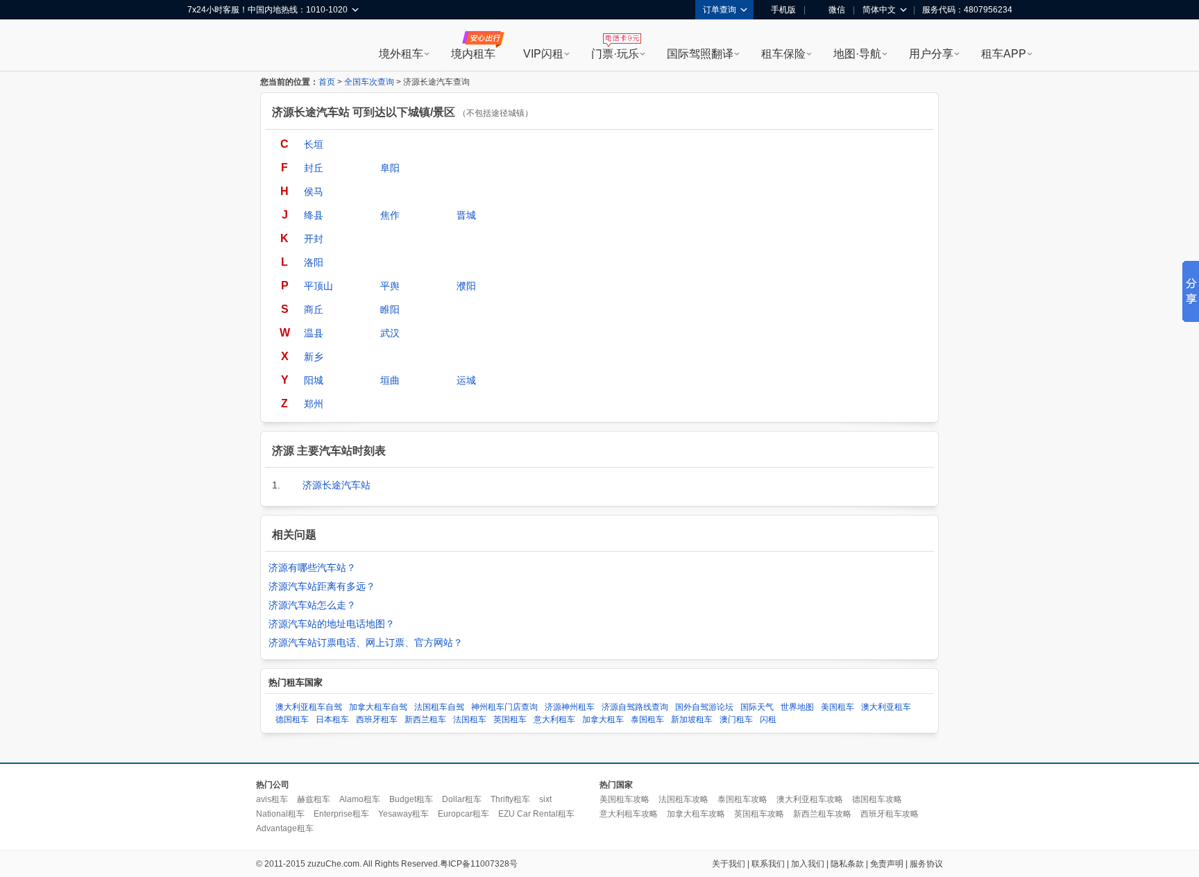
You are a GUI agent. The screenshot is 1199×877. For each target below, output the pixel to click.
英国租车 (510, 719)
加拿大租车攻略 (696, 814)
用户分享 (931, 54)
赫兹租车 (313, 799)
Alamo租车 (359, 799)
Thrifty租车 (510, 799)
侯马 (313, 191)
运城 (466, 380)
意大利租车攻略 (629, 814)
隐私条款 (847, 864)
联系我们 (768, 864)
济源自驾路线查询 (635, 707)
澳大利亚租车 (886, 707)
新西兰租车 (425, 719)
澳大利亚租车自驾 (308, 707)
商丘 (313, 309)
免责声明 (886, 864)
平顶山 (318, 285)
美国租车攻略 (624, 799)
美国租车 (837, 707)
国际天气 (757, 707)
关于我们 (728, 864)
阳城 (313, 380)
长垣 (313, 144)
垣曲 (390, 380)
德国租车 (292, 719)
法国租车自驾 (439, 707)
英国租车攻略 (759, 814)
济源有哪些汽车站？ (312, 567)
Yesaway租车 (403, 814)
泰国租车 (647, 719)
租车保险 (783, 54)
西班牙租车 (377, 719)
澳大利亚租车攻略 (809, 799)
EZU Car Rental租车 (536, 814)
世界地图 (797, 707)
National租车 (280, 814)
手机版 (783, 10)
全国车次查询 (369, 82)
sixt (545, 799)
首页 (326, 82)
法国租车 (469, 719)
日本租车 (332, 719)
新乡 (313, 356)
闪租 (768, 719)
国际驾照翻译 (700, 54)
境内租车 (473, 54)
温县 (313, 333)
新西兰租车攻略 (822, 814)
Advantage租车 (285, 828)
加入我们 (807, 864)
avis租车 (272, 799)
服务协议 (926, 864)
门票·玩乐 (615, 54)
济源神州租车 (570, 707)
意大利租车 (554, 719)
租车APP (1003, 54)
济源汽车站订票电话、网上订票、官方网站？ (366, 642)
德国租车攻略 (877, 799)
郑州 (313, 403)
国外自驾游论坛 (704, 707)
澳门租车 (736, 719)
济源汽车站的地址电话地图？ (332, 623)
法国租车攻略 (683, 799)
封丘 (313, 167)
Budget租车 (411, 799)
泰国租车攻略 (742, 799)
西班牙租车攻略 (889, 814)
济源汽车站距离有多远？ (322, 586)
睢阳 (390, 309)
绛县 (313, 215)
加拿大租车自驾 (378, 707)
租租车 (204, 46)
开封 (313, 238)
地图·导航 (857, 54)
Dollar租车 (462, 799)
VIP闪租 (543, 54)
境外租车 (401, 54)
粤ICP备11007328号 (479, 864)
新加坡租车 (692, 719)
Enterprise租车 (341, 814)
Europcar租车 (463, 814)
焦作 (390, 215)
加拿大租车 (603, 719)
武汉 (390, 333)
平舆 (390, 285)
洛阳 (313, 262)
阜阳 (390, 167)
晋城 (466, 215)
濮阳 (466, 285)
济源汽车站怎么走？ (312, 605)
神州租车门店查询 (504, 707)
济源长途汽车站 (337, 485)
